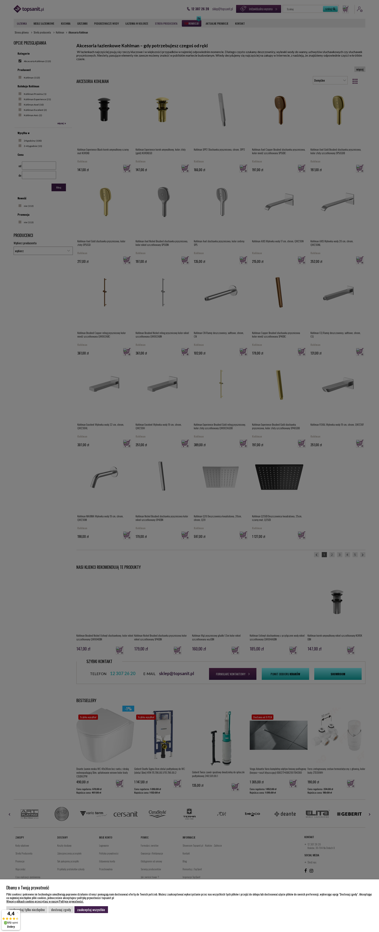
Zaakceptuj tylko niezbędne (27, 909)
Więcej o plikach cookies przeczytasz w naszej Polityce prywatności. (45, 901)
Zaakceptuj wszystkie (91, 909)
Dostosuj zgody (61, 909)
